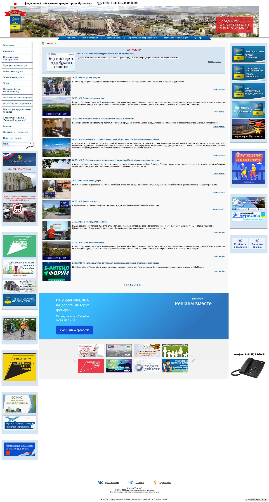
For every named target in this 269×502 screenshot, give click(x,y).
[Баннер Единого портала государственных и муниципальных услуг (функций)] (19, 165)
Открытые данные (12, 138)
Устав (6, 83)
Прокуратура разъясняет (16, 132)
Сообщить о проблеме (74, 330)
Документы (8, 51)
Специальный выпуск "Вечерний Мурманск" (14, 118)
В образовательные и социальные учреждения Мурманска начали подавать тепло (121, 160)
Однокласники (165, 483)
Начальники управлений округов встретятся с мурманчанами (105, 54)
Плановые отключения (93, 98)
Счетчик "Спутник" (134, 488)
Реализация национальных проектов (17, 110)
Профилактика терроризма (17, 103)
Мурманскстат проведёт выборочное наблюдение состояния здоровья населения (121, 139)
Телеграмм (140, 483)
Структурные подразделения (142, 37)
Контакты (7, 126)
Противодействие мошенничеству (12, 90)
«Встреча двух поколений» (95, 222)
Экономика (8, 45)
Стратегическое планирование (11, 58)
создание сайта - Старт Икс (256, 499)
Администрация (90, 37)
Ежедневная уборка (92, 181)
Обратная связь (113, 37)
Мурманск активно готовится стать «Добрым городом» (108, 119)
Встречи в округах (91, 78)
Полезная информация (176, 37)
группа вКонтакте (112, 483)
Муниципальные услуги (15, 65)
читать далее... (214, 62)
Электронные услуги (13, 77)
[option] (92, 358)
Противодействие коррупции (17, 97)
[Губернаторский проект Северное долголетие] (248, 184)
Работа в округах (91, 201)
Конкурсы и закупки (13, 71)
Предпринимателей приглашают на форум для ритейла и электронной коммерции (121, 263)
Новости (70, 37)
